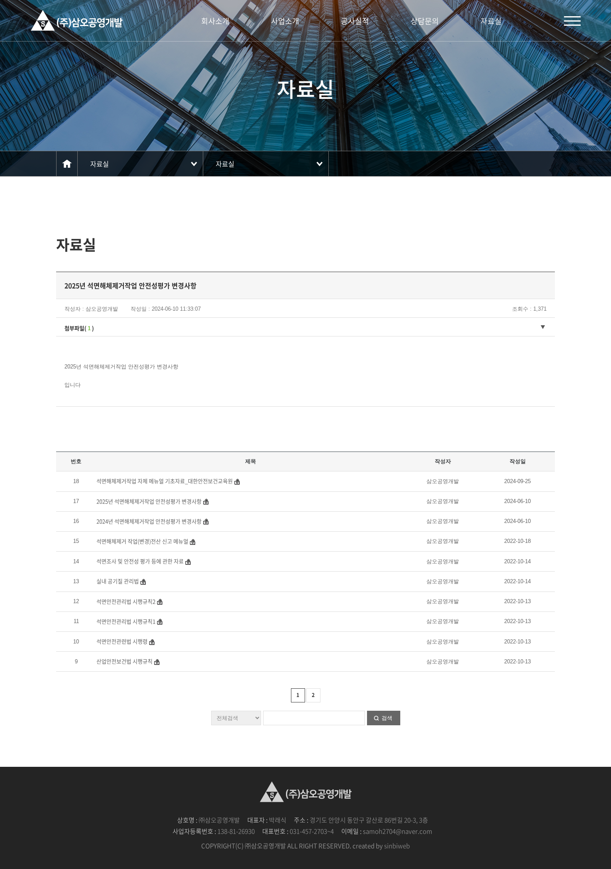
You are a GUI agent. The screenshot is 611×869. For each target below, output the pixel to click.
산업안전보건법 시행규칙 (124, 661)
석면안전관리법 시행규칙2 (125, 601)
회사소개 (215, 21)
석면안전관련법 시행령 (122, 641)
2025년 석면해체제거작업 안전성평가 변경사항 (149, 501)
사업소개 (285, 21)
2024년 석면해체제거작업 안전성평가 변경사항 (149, 521)
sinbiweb (397, 845)
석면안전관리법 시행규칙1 (125, 621)
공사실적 (355, 21)
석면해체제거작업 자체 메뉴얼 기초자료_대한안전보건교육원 (164, 481)
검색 (387, 718)
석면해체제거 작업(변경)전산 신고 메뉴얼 (142, 541)
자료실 (491, 21)
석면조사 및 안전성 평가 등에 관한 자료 (140, 561)
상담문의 (425, 21)
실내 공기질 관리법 (117, 581)
